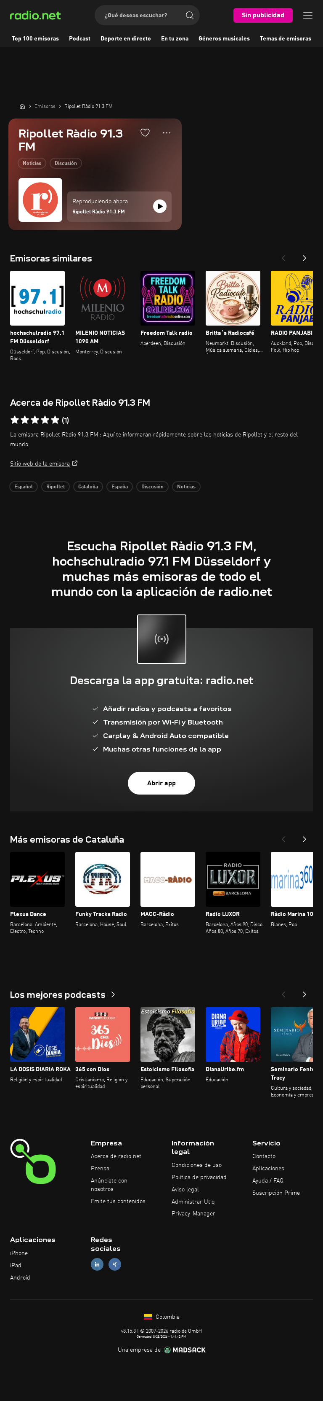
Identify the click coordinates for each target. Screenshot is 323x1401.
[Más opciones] (167, 133)
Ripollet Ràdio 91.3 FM (98, 212)
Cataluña (88, 487)
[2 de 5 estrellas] (25, 420)
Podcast (79, 39)
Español (23, 487)
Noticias (32, 163)
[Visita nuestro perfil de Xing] (114, 1264)
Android (20, 1278)
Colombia (167, 1317)
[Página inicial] (22, 106)
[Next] (304, 255)
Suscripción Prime (276, 1193)
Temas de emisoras (285, 39)
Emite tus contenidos (118, 1201)
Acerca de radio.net (116, 1156)
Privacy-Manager (193, 1214)
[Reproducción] (160, 206)
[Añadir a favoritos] (145, 132)
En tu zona (174, 39)
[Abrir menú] (308, 15)
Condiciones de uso (197, 1165)
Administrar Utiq (193, 1202)
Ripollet (55, 487)
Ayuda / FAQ (267, 1181)
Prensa (100, 1169)
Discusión (66, 163)
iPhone (19, 1253)
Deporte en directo (126, 39)
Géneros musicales (224, 39)
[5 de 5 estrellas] (55, 420)
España (119, 487)
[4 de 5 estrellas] (45, 420)
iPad (15, 1266)
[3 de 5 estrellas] (35, 420)
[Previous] (283, 255)
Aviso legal (185, 1190)
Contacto (263, 1156)
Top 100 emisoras (35, 39)
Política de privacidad (199, 1177)
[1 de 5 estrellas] (15, 420)
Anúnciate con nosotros (109, 1185)
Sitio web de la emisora (40, 464)
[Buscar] (190, 15)
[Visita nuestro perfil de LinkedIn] (97, 1264)
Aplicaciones (268, 1169)
